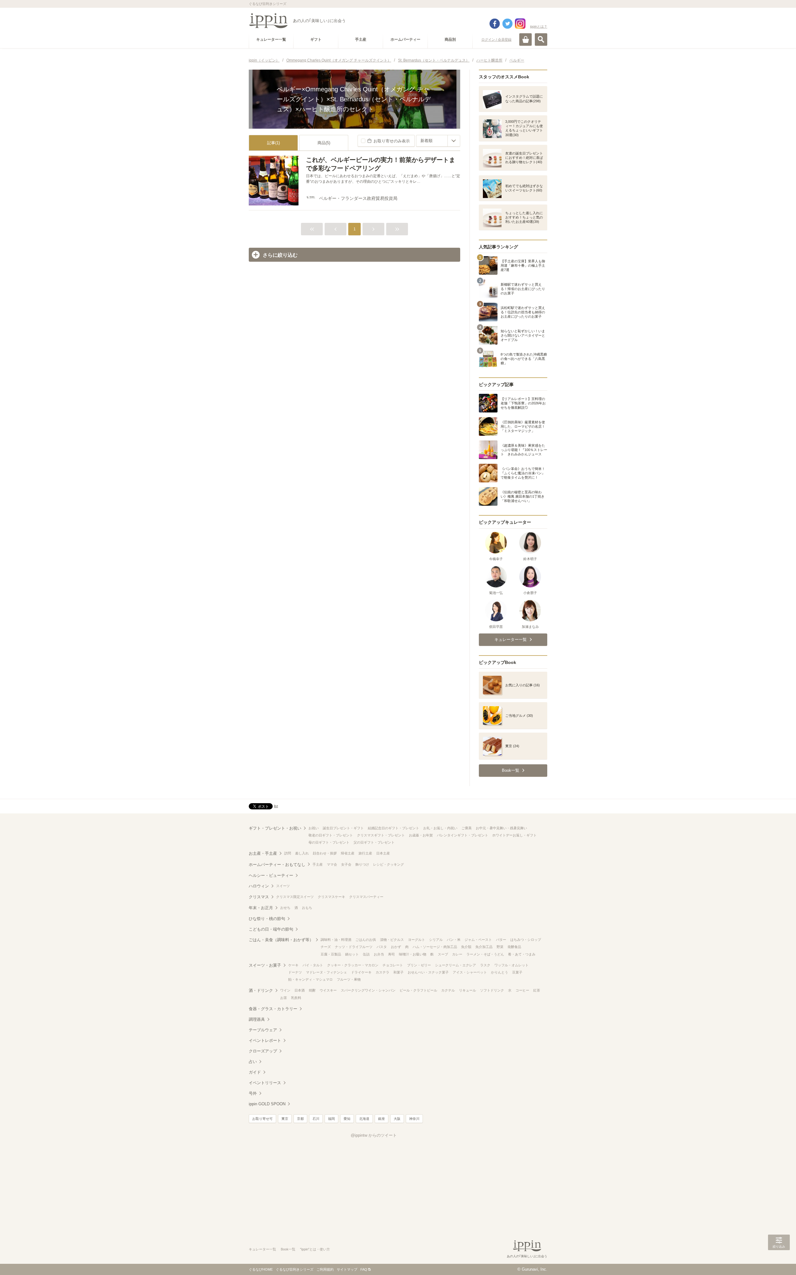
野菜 (500, 947)
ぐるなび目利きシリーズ (294, 1269)
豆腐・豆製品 (331, 954)
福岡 (331, 1119)
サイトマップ (347, 1269)
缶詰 (366, 954)
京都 (300, 1119)
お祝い (313, 828)
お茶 (283, 998)
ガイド (255, 1072)
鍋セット (352, 954)
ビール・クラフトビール (418, 990)
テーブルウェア (263, 1030)
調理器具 (257, 1019)
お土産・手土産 (263, 853)
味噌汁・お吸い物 (412, 954)
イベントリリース (265, 1082)
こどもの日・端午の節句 (271, 929)
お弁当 (379, 954)
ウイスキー (328, 990)
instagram (520, 23)
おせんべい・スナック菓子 (428, 972)
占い (253, 1061)
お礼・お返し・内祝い (440, 828)
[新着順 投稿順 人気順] (438, 141)
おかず (396, 947)
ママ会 (332, 864)
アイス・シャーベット (470, 972)
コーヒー (522, 990)
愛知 (347, 1119)
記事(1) (273, 142)
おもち (307, 907)
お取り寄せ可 (262, 1119)
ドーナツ (295, 972)
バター (501, 939)
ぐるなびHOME (261, 1269)
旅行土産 (365, 853)
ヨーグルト (416, 939)
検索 (541, 39)
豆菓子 (517, 972)
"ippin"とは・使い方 (315, 1249)
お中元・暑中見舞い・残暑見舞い (501, 828)
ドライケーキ (361, 972)
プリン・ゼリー (419, 965)
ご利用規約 (325, 1269)
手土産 (317, 864)
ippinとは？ (538, 26)
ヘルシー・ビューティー (271, 875)
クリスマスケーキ (331, 897)
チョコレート (392, 965)
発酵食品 (514, 947)
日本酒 (299, 990)
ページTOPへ (779, 1261)
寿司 (391, 954)
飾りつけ (362, 864)
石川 (315, 1119)
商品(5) (323, 142)
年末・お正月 (261, 907)
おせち (285, 907)
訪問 (287, 853)
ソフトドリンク (492, 990)
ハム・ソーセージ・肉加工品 (435, 947)
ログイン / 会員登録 (496, 39)
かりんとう (499, 972)
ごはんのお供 (365, 939)
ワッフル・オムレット (511, 965)
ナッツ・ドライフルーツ (354, 947)
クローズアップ (263, 1051)
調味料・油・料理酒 (336, 939)
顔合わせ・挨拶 (325, 853)
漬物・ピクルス (392, 939)
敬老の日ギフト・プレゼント (330, 835)
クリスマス (259, 897)
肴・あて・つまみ (521, 954)
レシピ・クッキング (388, 864)
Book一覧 (288, 1249)
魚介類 (466, 947)
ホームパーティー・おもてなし (277, 864)
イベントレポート (265, 1040)
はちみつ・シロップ (525, 939)
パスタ (382, 947)
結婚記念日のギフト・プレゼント (393, 828)
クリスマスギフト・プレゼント (381, 835)
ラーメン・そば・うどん (485, 954)
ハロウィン (259, 886)
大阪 (397, 1119)
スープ (443, 954)
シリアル (436, 939)
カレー (457, 954)
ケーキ (293, 965)
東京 (284, 1119)
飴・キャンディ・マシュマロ (310, 979)
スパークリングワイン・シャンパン (368, 990)
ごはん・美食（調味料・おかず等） (281, 939)
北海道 (364, 1119)
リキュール (467, 990)
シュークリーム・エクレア (455, 965)
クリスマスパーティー (366, 897)
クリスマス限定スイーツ (295, 897)
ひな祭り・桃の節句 (267, 918)
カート (525, 39)
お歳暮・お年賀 (421, 835)
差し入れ (302, 853)
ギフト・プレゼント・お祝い (275, 828)
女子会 (346, 864)
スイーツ (283, 886)
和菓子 (398, 972)
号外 (253, 1093)
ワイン (285, 990)
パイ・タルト (313, 965)
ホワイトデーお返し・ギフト (514, 835)
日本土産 (383, 853)
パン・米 (453, 939)
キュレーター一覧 (262, 1249)
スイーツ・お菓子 (265, 965)
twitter (507, 23)
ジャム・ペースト (478, 939)
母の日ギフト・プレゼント (328, 842)
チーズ (326, 947)
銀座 (381, 1119)
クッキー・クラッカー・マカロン (352, 965)
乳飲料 (296, 998)
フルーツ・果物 (349, 979)
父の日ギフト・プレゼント (374, 842)
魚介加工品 (484, 947)
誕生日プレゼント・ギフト (343, 828)
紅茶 (536, 990)
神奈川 (414, 1119)
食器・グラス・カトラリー (273, 1008)
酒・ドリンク (261, 990)
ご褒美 (466, 828)
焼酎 (312, 990)
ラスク (485, 965)
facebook (494, 23)
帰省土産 (347, 853)
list (276, 806)
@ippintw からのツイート (374, 1135)
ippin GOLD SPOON (267, 1104)
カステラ (382, 972)
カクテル (448, 990)
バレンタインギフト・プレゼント (462, 835)
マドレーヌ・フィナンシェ (326, 972)
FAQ (363, 1269)
